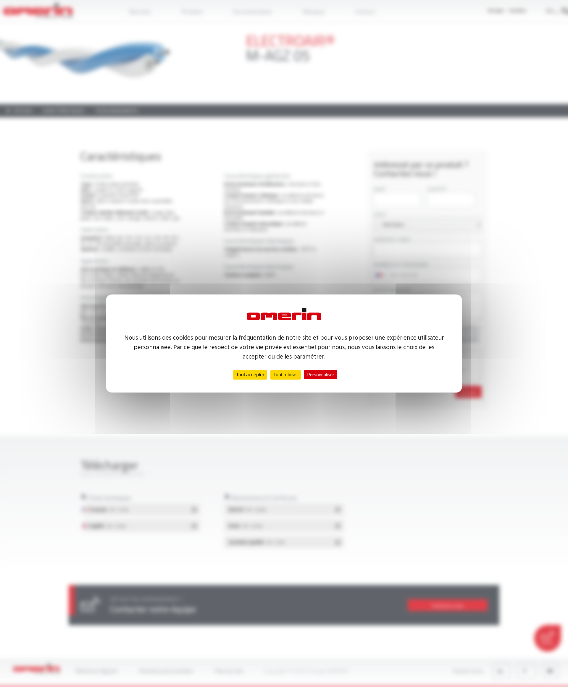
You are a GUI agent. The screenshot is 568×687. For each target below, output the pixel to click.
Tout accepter (250, 374)
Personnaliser (320, 374)
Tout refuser (285, 374)
